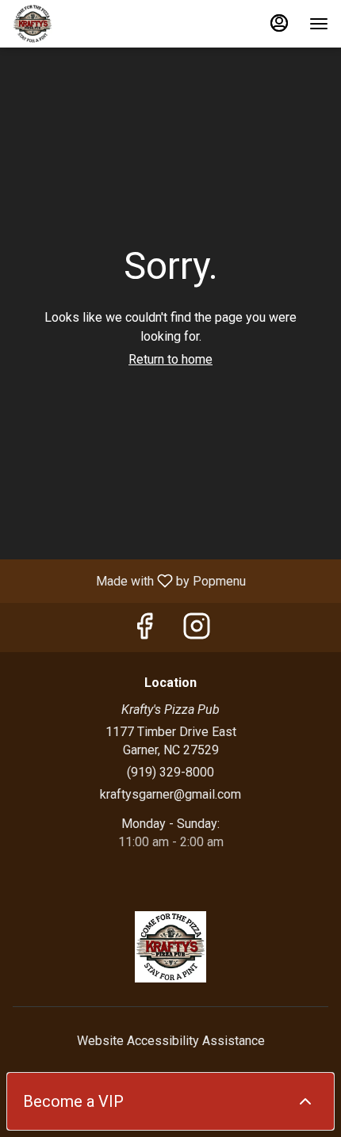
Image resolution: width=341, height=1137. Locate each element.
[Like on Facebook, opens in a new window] (144, 631)
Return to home (170, 359)
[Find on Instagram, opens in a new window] (196, 631)
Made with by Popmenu (129, 580)
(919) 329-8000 (170, 772)
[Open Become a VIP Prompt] (305, 1101)
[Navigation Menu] (318, 23)
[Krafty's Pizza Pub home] (84, 24)
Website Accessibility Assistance (171, 1040)
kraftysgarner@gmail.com (170, 794)
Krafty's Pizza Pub (170, 946)
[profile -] (279, 22)
